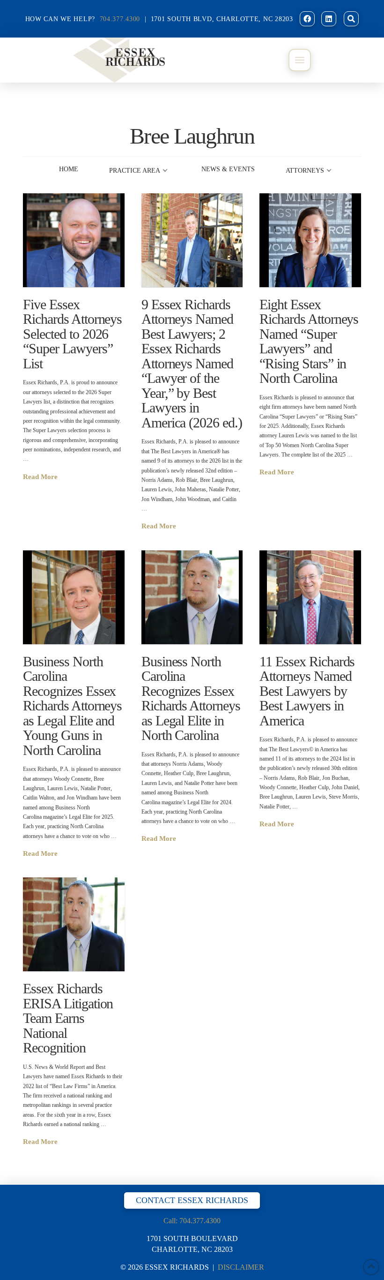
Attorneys (305, 170)
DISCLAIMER (241, 1267)
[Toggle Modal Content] (351, 18)
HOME (68, 169)
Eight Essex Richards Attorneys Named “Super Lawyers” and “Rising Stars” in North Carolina (308, 341)
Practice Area (134, 170)
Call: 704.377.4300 (192, 1221)
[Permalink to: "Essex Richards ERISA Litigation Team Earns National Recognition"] (73, 924)
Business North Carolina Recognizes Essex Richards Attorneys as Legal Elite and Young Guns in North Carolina (72, 706)
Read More (40, 476)
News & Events (228, 169)
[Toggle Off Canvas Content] (299, 60)
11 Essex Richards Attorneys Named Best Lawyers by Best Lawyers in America (306, 691)
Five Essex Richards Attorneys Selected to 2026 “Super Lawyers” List (72, 334)
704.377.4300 (120, 19)
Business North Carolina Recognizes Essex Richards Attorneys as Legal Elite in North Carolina (190, 698)
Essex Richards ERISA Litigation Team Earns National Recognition (68, 1018)
